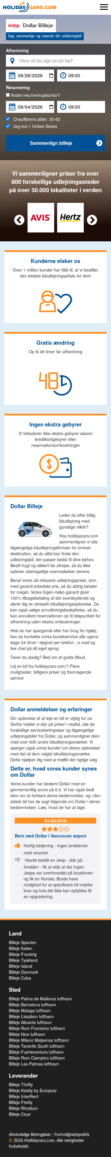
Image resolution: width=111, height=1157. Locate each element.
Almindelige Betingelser (30, 1135)
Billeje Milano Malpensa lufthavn (39, 1040)
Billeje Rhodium (23, 1108)
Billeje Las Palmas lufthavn (34, 1064)
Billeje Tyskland (23, 960)
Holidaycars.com (39, 1141)
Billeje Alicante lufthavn (30, 1022)
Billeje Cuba (20, 978)
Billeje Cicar (20, 1114)
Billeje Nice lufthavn (27, 1034)
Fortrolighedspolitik (71, 1135)
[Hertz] (70, 217)
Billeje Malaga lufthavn (30, 1010)
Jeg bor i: (33, 126)
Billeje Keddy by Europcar (33, 1090)
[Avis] (41, 217)
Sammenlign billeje (66, 142)
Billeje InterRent (23, 1096)
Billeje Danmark (23, 972)
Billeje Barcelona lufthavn (32, 1004)
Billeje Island (20, 966)
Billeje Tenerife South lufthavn (37, 1046)
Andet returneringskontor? (35, 95)
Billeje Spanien (22, 942)
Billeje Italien (20, 948)
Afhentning (17, 50)
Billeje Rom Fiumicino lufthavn (37, 1028)
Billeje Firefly (21, 1102)
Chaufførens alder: (35, 119)
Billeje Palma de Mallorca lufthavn (40, 999)
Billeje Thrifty (21, 1084)
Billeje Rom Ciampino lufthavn (37, 1058)
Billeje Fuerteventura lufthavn (36, 1052)
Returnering (18, 87)
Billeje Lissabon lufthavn (31, 1016)
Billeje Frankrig (23, 954)
